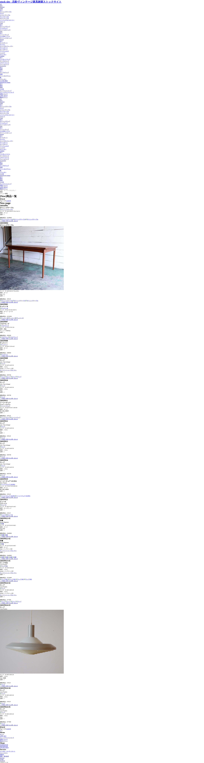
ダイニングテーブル (5, 11)
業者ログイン (4, 97)
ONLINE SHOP (4, 747)
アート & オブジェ (5, 76)
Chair (1, 23)
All (1, 4)
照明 (1, 87)
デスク (2, 13)
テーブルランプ (4, 61)
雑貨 (1, 69)
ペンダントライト (5, 154)
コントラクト (4, 753)
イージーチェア (4, 34)
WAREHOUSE (4, 744)
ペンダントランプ (5, 59)
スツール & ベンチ (5, 30)
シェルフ (2, 53)
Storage (2, 39)
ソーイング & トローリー (7, 20)
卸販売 (2, 754)
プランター (3, 79)
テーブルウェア (4, 72)
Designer (2, 7)
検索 (1, 192)
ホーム (2, 734)
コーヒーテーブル (5, 15)
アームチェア (4, 28)
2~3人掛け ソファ (5, 36)
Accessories (3, 66)
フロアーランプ (4, 62)
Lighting (2, 56)
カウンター (3, 54)
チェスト (2, 44)
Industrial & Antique (5, 82)
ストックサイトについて (7, 92)
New (1, 5)
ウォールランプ (4, 64)
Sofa (1, 31)
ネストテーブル (4, 18)
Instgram (2, 758)
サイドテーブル (4, 16)
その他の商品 (4, 81)
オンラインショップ (5, 90)
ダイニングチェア (5, 26)
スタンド (2, 21)
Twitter (2, 759)
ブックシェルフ (4, 51)
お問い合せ (3, 736)
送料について (4, 94)
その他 (2, 89)
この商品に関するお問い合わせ (9, 221)
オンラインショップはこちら (8, 370)
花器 (1, 74)
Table (1, 8)
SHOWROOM (4, 746)
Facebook (2, 760)
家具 (1, 85)
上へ (1, 730)
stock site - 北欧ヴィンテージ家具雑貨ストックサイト (31, 1)
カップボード (4, 49)
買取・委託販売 (4, 756)
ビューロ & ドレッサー (6, 46)
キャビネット (4, 42)
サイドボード (4, 48)
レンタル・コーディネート (7, 751)
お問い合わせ (4, 95)
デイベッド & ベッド (6, 38)
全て (1, 10)
